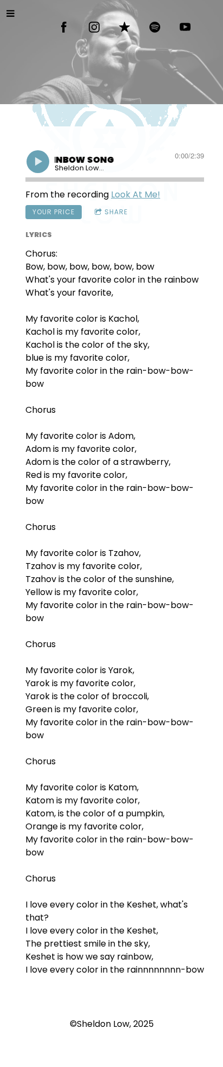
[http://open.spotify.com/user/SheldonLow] (154, 27)
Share (116, 211)
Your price (53, 211)
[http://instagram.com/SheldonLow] (94, 27)
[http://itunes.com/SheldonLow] (124, 27)
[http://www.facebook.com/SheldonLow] (63, 27)
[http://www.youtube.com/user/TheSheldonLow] (185, 27)
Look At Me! (135, 194)
